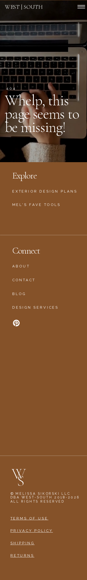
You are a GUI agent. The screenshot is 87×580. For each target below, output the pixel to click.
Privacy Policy (31, 531)
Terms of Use (29, 518)
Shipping (22, 543)
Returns (22, 556)
